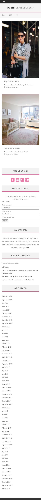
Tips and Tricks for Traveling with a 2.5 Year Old (18, 280)
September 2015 (7, 485)
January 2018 (6, 391)
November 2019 (7, 320)
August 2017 (6, 408)
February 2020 (6, 313)
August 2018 (6, 367)
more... (27, 247)
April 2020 (5, 307)
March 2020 (5, 310)
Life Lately (5, 267)
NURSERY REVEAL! (12, 148)
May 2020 (5, 303)
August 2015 (6, 489)
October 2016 (6, 441)
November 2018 (7, 357)
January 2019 (6, 350)
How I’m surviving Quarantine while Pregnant (17, 276)
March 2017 (5, 425)
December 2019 (7, 317)
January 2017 (6, 431)
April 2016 (5, 462)
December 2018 (7, 354)
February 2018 (6, 387)
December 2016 (7, 435)
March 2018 (5, 384)
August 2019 (6, 327)
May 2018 (5, 377)
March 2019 (5, 344)
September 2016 (7, 445)
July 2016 (5, 451)
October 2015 (6, 482)
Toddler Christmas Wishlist (10, 263)
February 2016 (6, 468)
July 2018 (5, 371)
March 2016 (5, 465)
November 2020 (7, 296)
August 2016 (6, 448)
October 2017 (6, 401)
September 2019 (7, 323)
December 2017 (7, 394)
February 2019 (6, 347)
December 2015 (7, 475)
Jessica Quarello (11, 85)
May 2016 (5, 458)
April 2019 (5, 340)
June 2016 (5, 455)
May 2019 (5, 337)
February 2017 (6, 428)
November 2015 (7, 479)
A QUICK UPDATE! (11, 81)
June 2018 (5, 374)
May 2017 (5, 418)
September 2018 (7, 364)
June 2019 (5, 333)
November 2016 (7, 438)
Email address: (7, 214)
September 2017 (7, 404)
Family (22, 85)
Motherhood (29, 85)
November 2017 (7, 398)
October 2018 (6, 360)
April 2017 (5, 421)
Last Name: (6, 208)
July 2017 (5, 411)
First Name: (6, 201)
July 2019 (5, 330)
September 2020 (7, 300)
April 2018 (5, 381)
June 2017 (5, 414)
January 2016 (6, 472)
